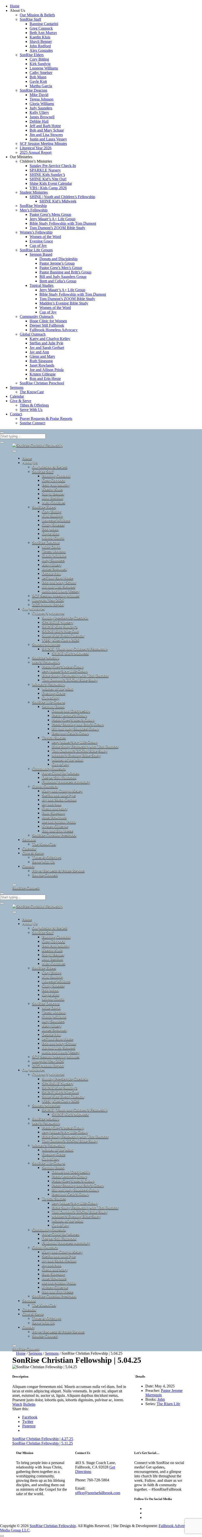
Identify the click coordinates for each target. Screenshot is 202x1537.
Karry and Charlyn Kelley (50, 339)
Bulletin (29, 1404)
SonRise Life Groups (36, 250)
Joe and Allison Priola (47, 370)
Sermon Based (41, 254)
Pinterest (28, 1426)
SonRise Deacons (33, 90)
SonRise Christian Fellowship (53, 1526)
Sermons (16, 387)
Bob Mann (38, 77)
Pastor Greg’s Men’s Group (60, 268)
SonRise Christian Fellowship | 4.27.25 (42, 1439)
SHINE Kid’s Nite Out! (48, 179)
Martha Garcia (41, 86)
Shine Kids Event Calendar (51, 183)
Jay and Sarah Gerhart (47, 347)
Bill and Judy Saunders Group (62, 276)
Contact (16, 414)
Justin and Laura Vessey (48, 139)
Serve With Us (31, 410)
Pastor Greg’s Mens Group (50, 214)
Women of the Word (45, 237)
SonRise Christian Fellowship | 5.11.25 (42, 1443)
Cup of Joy (38, 245)
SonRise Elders (32, 55)
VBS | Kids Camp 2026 (48, 188)
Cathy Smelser (41, 72)
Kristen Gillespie (43, 374)
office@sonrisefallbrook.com (97, 1493)
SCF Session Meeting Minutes (43, 143)
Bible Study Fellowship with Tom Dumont (63, 223)
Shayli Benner (41, 41)
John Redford (40, 46)
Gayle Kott (38, 81)
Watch (17, 1404)
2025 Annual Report (35, 152)
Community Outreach (36, 316)
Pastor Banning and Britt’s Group (65, 272)
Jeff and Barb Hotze (45, 126)
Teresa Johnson (41, 99)
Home (14, 6)
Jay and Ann (39, 352)
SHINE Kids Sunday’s (47, 174)
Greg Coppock (41, 28)
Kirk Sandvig (40, 64)
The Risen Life (168, 1404)
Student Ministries (34, 192)
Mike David (39, 95)
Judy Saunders (41, 108)
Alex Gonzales (41, 50)
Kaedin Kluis (40, 37)
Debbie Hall (39, 121)
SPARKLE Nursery (45, 170)
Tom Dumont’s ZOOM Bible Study (57, 228)
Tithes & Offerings (34, 405)
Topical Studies (41, 285)
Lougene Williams (44, 68)
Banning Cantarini (44, 24)
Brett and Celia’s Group (57, 281)
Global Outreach (33, 334)
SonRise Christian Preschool (42, 383)
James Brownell (42, 117)
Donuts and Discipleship (58, 259)
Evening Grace (41, 241)
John (161, 1399)
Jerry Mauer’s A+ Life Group (52, 219)
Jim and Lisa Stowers (46, 135)
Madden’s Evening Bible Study (63, 303)
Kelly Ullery (39, 112)
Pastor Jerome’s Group (57, 263)
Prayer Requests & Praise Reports (46, 418)
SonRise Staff (30, 19)
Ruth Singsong (41, 361)
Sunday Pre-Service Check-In (53, 166)
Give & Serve (20, 401)
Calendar (17, 396)
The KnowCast (32, 392)
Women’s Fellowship (36, 232)
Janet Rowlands (42, 365)
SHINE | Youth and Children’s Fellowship (62, 197)
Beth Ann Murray (43, 33)
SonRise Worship (33, 206)
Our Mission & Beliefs (37, 15)
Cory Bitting (39, 59)
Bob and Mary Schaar (47, 130)
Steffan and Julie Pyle (46, 343)
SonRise (25, 888)
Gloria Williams (42, 104)
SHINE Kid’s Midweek (57, 201)
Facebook (29, 1417)
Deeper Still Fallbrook (47, 325)
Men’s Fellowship (34, 210)
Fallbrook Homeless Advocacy (54, 330)
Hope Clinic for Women (48, 321)
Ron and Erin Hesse (45, 378)
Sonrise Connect (32, 423)
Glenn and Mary (42, 356)
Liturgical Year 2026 (35, 148)
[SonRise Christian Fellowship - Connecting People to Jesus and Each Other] (37, 445)
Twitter (27, 1421)
